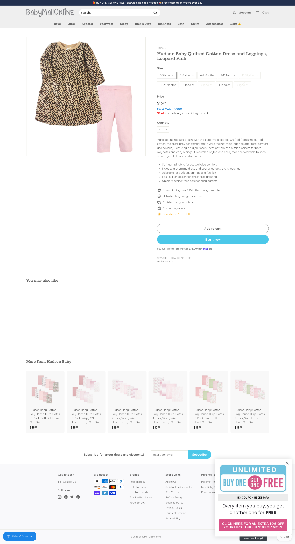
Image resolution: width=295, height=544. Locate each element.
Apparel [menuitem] (87, 23)
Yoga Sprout (137, 502)
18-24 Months (168, 85)
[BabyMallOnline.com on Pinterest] (78, 497)
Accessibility (172, 518)
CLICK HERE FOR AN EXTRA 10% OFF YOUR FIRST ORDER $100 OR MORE (253, 525)
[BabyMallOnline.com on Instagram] (59, 497)
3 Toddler (206, 85)
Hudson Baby (59, 362)
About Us (170, 481)
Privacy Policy (173, 507)
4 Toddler (224, 85)
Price (160, 96)
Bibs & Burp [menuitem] (143, 23)
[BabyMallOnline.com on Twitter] (72, 497)
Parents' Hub (208, 481)
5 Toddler (242, 85)
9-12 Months (228, 75)
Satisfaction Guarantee (179, 487)
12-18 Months (250, 75)
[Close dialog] (287, 463)
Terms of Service (175, 513)
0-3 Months (167, 75)
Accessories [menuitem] (214, 23)
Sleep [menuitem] (124, 23)
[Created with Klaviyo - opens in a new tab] (253, 538)
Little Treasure (138, 487)
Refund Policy (173, 497)
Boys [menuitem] (57, 23)
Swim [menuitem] (195, 23)
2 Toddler (188, 85)
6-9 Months (207, 75)
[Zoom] (85, 96)
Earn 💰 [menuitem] (235, 23)
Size (160, 68)
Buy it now (213, 240)
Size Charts (172, 492)
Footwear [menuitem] (106, 23)
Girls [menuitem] (71, 23)
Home (160, 47)
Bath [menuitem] (181, 23)
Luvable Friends (139, 492)
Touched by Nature (141, 497)
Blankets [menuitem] (164, 23)
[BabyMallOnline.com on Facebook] (66, 497)
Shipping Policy (174, 502)
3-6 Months (187, 75)
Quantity (163, 122)
